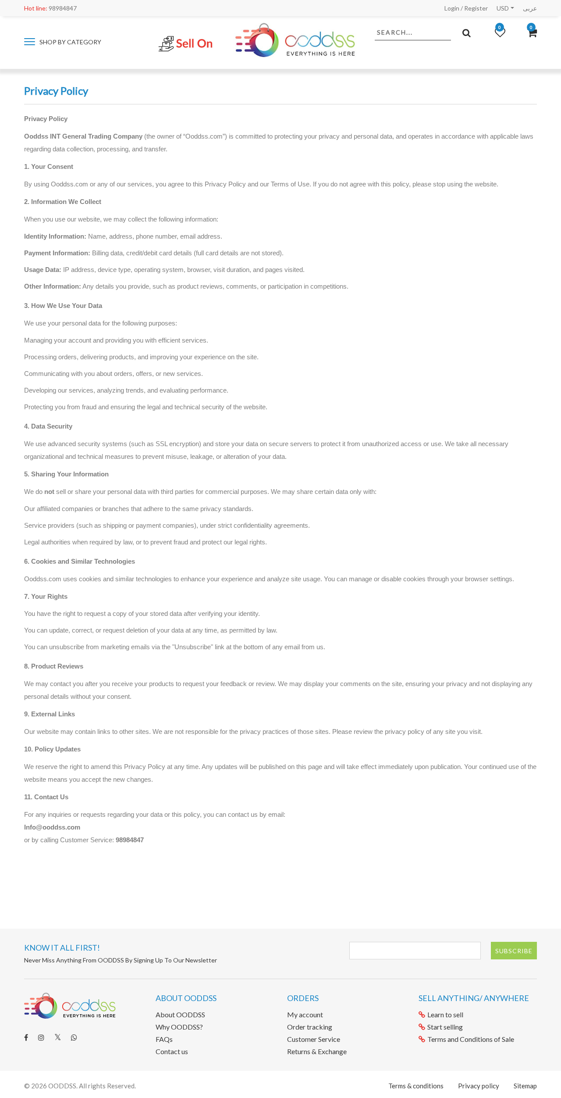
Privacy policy (478, 1086)
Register (476, 8)
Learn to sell (445, 1014)
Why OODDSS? (179, 1027)
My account (305, 1014)
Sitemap (525, 1086)
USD (503, 8)
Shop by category (69, 42)
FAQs (164, 1039)
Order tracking (309, 1027)
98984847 (50, 8)
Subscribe (514, 951)
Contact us (172, 1051)
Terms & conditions (416, 1086)
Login (451, 8)
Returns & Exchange (317, 1051)
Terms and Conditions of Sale (470, 1039)
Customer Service (313, 1039)
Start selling (445, 1027)
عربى (530, 8)
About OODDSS (180, 1014)
